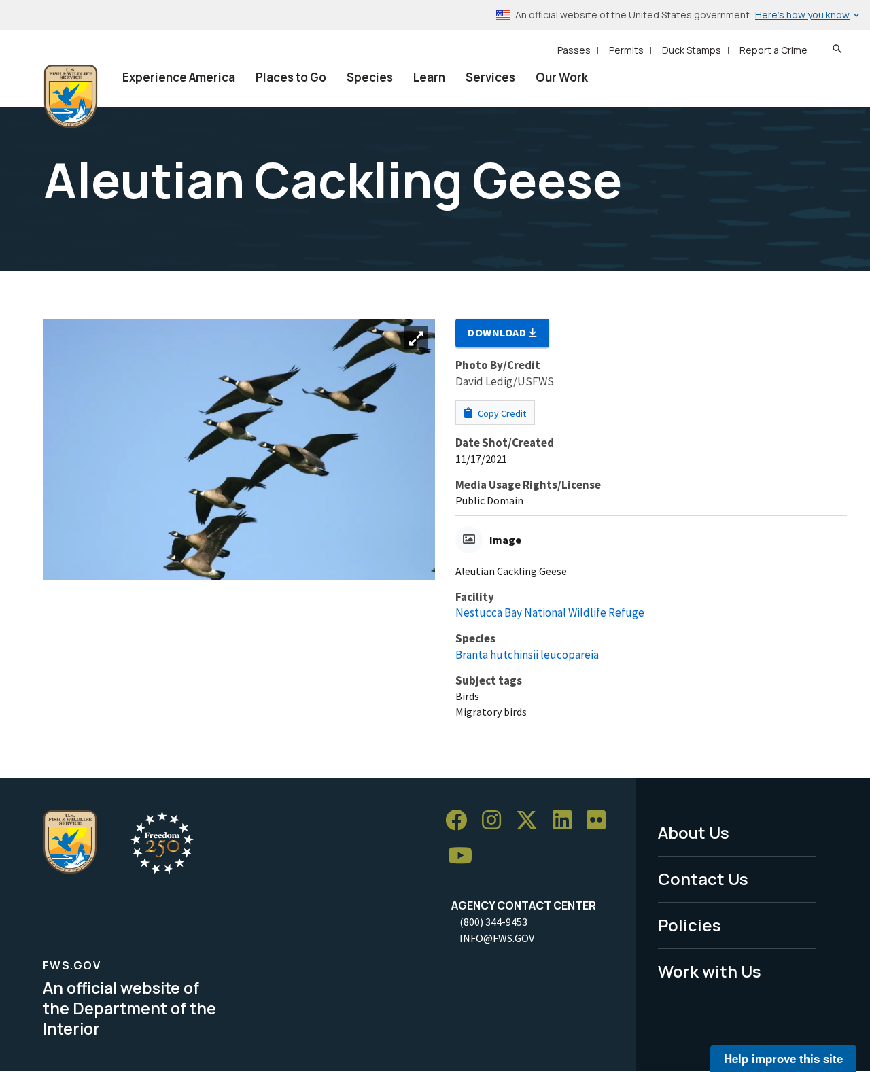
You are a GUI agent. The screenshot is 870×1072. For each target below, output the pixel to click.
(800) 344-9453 (493, 922)
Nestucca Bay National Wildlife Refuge (549, 612)
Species (370, 77)
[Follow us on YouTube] (465, 856)
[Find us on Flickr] (601, 820)
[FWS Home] (71, 96)
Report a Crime (773, 50)
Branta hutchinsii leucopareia (527, 654)
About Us (693, 832)
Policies (689, 925)
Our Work (562, 77)
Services (490, 77)
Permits (626, 50)
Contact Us (703, 878)
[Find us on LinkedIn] (567, 820)
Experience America (178, 77)
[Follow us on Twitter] (531, 820)
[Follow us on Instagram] (496, 820)
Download (498, 332)
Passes (574, 50)
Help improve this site (783, 1058)
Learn (429, 77)
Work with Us (709, 971)
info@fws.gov (496, 938)
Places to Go (291, 77)
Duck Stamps (691, 50)
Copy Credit (501, 413)
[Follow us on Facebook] (460, 820)
